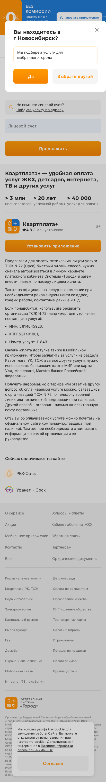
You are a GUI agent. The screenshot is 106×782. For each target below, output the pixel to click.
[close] (97, 30)
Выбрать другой (75, 76)
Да (31, 76)
